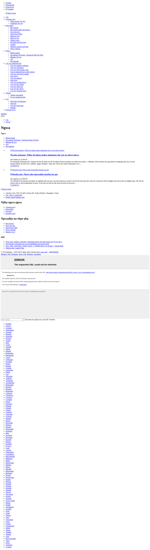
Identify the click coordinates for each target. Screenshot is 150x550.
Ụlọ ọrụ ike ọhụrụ (17, 89)
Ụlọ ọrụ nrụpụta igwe (18, 91)
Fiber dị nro (14, 38)
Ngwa (8, 51)
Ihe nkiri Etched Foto (18, 42)
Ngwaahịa (9, 26)
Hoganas (14, 254)
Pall (9, 254)
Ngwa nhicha (15, 49)
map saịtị (44, 252)
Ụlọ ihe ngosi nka (16, 106)
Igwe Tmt (22, 254)
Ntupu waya (14, 40)
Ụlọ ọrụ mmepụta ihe (13, 63)
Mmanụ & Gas (15, 57)
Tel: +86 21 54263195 (14, 195)
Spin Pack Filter (16, 34)
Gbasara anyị (10, 19)
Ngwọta (13, 103)
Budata (13, 108)
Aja (11, 59)
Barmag (30, 254)
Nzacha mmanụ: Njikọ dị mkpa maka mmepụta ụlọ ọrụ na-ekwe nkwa (44, 155)
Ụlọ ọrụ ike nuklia (17, 85)
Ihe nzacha (14, 28)
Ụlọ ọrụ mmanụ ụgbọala (19, 66)
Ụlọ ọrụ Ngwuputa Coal (19, 70)
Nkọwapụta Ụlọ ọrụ (17, 21)
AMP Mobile (53, 252)
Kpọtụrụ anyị (10, 110)
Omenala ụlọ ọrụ (16, 23)
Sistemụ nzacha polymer (19, 47)
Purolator (37, 254)
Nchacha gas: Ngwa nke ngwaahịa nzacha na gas (34, 174)
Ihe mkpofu (14, 61)
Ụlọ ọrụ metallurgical (18, 82)
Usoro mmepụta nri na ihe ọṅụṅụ (22, 72)
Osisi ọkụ (13, 80)
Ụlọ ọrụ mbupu (16, 78)
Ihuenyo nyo (15, 36)
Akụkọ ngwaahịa (16, 95)
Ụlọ (7, 17)
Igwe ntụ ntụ (15, 32)
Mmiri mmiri (15, 53)
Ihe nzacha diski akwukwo (20, 30)
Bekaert (4, 254)
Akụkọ (8, 93)
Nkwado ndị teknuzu (18, 101)
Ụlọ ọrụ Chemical (17, 68)
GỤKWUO (14, 166)
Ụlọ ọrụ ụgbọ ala (16, 87)
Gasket (12, 45)
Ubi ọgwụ (14, 76)
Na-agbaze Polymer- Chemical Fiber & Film (26, 55)
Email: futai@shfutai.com (15, 197)
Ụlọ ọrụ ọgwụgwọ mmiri (19, 74)
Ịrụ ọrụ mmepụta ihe (17, 97)
